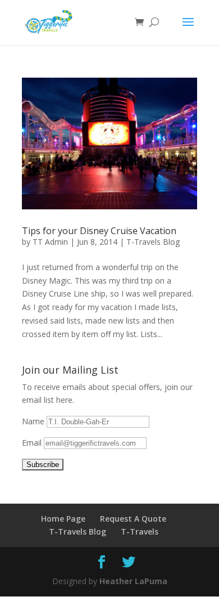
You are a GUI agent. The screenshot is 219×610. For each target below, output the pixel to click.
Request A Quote (133, 518)
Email (33, 442)
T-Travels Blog (153, 241)
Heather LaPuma (133, 581)
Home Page (63, 518)
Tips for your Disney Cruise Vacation (99, 231)
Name (34, 421)
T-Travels (139, 531)
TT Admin (50, 241)
